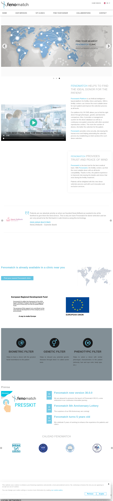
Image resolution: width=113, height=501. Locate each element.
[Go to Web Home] (18, 5)
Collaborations (83, 13)
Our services (21, 13)
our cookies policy (57, 490)
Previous (2, 221)
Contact (103, 13)
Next (111, 221)
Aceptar (101, 494)
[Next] (108, 46)
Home (4, 13)
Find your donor (60, 13)
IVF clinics (40, 13)
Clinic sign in (96, 3)
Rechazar (90, 494)
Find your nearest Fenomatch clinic (17, 278)
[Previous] (4, 46)
